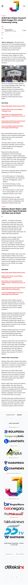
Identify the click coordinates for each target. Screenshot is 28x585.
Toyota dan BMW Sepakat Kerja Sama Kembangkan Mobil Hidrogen (12, 126)
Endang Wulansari (9, 29)
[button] (24, 6)
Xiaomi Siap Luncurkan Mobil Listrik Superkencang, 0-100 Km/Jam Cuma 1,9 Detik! (13, 116)
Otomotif (3, 15)
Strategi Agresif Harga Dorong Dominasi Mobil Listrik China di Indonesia (13, 121)
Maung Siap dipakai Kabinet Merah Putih (13, 106)
